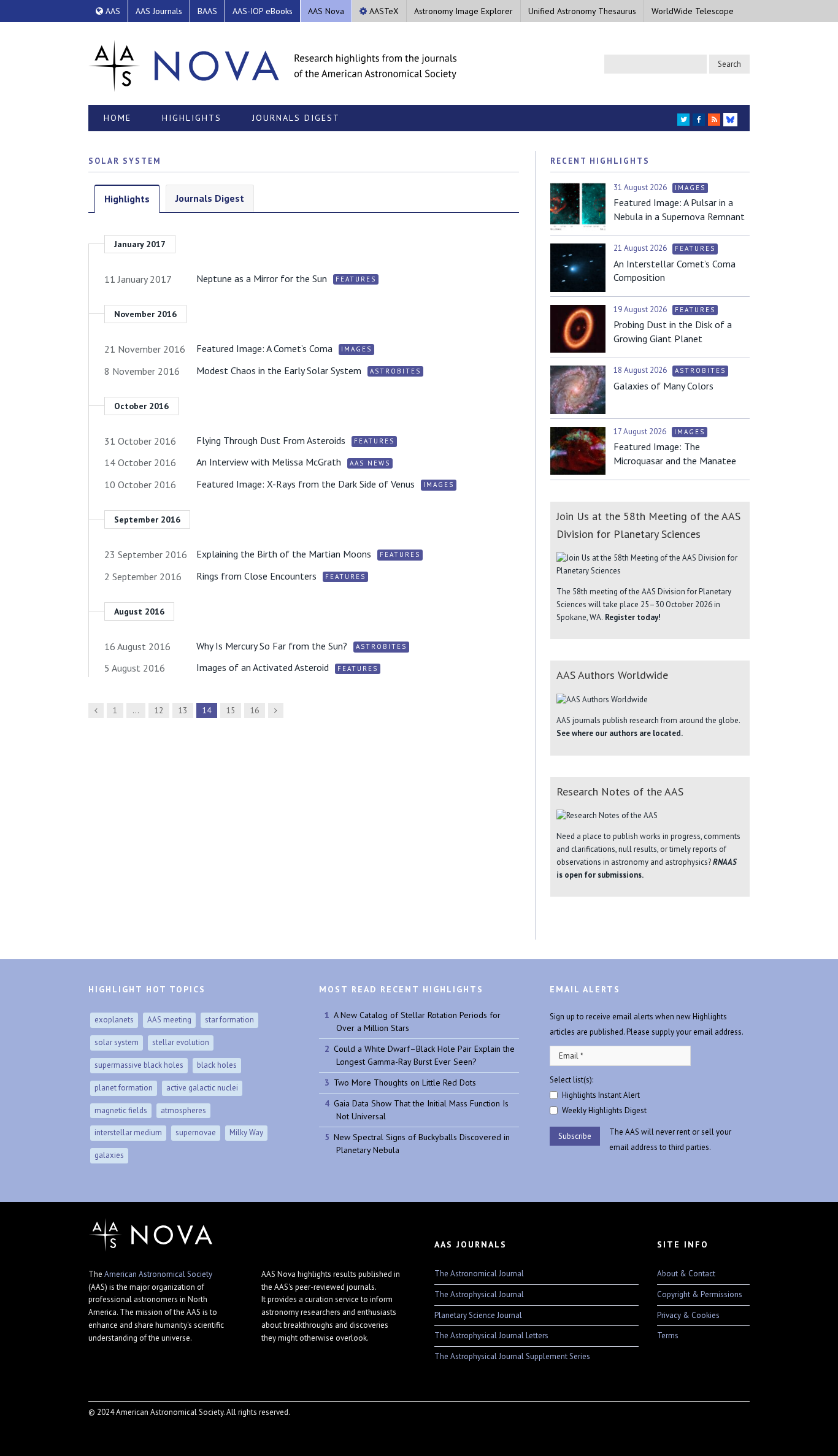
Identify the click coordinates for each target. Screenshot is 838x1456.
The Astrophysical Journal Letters (491, 1335)
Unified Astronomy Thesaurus (582, 11)
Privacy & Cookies (688, 1315)
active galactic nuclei (202, 1087)
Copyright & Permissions (699, 1294)
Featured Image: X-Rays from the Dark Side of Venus (305, 484)
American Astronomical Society (158, 1274)
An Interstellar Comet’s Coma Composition (674, 270)
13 (183, 710)
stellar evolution (180, 1042)
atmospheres (183, 1110)
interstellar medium (128, 1132)
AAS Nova (326, 11)
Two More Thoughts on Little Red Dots (405, 1082)
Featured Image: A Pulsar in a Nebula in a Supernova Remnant (679, 209)
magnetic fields (120, 1110)
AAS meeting (169, 1019)
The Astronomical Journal (479, 1273)
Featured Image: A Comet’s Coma (264, 348)
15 (230, 710)
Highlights (191, 117)
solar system (116, 1042)
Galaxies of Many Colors (663, 386)
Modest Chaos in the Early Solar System (278, 370)
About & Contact (686, 1273)
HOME (117, 117)
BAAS (207, 11)
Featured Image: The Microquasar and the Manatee (674, 453)
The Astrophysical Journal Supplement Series (512, 1356)
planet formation (123, 1087)
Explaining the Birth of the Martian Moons (283, 554)
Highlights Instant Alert (601, 1095)
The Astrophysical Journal (479, 1294)
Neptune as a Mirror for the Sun (261, 278)
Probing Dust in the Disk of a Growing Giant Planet (672, 331)
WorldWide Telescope (693, 11)
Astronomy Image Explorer (463, 11)
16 (254, 710)
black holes (217, 1065)
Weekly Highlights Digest (604, 1110)
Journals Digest (296, 117)
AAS (111, 11)
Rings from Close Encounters (256, 576)
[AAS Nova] (272, 63)
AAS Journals (159, 11)
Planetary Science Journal (478, 1315)
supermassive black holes (138, 1065)
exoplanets (114, 1019)
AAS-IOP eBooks (263, 11)
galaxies (109, 1155)
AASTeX (383, 11)
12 (159, 710)
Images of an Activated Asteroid (262, 667)
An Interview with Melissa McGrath (268, 462)
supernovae (195, 1132)
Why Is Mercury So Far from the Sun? (271, 646)
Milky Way (246, 1132)
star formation (229, 1019)
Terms (667, 1335)
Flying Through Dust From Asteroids (270, 440)
